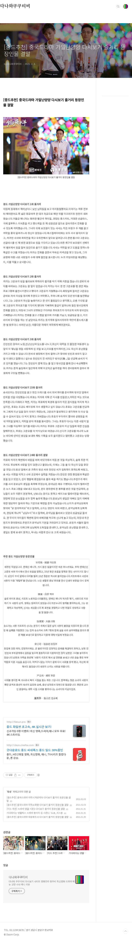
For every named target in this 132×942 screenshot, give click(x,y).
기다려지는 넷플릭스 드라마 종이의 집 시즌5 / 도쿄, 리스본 (35, 812)
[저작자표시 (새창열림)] (38, 775)
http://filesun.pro (16, 721)
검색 (118, 6)
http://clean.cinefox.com (20, 745)
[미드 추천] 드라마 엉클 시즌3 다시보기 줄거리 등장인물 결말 (36, 808)
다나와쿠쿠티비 (15, 6)
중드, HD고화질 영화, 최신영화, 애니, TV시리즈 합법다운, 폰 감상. (36, 756)
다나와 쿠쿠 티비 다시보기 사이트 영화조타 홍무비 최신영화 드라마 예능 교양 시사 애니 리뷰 (42, 883)
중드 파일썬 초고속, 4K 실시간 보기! (29, 727)
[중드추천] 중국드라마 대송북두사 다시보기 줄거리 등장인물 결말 (38, 816)
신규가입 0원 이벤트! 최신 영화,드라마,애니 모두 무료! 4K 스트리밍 (36, 732)
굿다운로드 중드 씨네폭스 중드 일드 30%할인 (35, 750)
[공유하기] (15, 775)
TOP (125, 931)
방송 (9, 791)
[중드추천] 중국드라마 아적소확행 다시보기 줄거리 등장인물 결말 (38, 804)
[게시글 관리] (19, 775)
